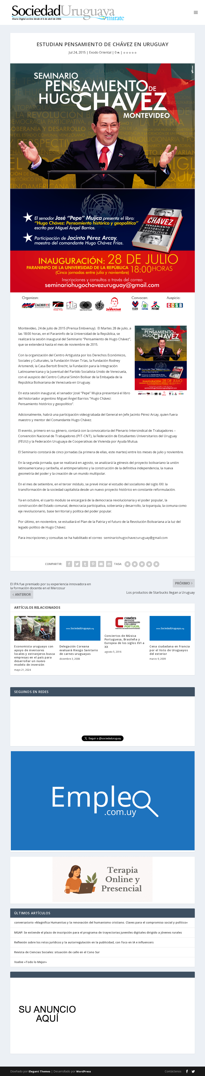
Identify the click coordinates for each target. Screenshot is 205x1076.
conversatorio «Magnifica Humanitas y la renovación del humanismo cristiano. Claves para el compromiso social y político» (101, 922)
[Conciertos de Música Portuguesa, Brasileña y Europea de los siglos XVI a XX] (125, 623)
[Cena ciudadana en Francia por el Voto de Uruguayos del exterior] (170, 628)
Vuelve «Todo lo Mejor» (30, 962)
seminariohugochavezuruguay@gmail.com (136, 537)
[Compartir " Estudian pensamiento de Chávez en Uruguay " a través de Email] (101, 564)
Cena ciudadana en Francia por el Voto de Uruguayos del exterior (170, 649)
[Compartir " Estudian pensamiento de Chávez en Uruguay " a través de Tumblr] (85, 564)
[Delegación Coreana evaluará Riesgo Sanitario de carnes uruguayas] (79, 628)
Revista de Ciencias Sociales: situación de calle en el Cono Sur (57, 952)
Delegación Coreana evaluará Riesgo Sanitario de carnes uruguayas (78, 649)
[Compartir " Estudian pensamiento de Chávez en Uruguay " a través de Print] (109, 564)
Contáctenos (173, 1071)
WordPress (83, 1071)
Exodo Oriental (100, 52)
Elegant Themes (39, 1071)
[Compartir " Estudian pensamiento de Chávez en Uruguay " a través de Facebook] (69, 564)
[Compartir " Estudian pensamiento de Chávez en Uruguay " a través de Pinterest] (93, 564)
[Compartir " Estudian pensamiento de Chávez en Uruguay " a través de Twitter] (77, 564)
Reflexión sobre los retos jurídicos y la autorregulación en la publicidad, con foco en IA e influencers (84, 942)
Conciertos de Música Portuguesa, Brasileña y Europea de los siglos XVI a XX (125, 641)
